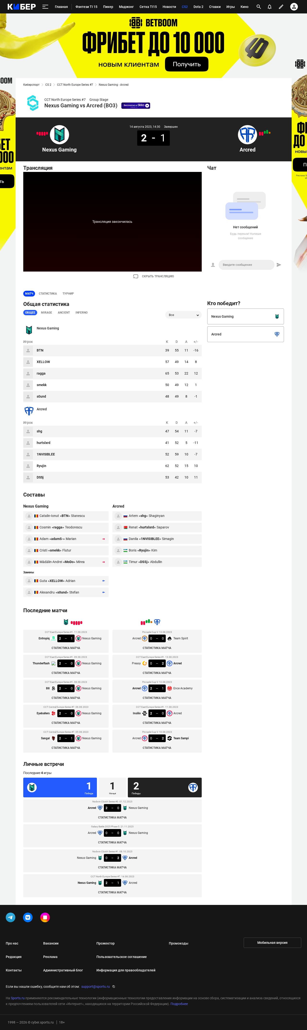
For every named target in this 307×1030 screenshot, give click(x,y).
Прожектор (105, 943)
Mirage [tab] (46, 312)
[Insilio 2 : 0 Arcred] (262, 134)
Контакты (14, 970)
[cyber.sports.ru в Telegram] (11, 918)
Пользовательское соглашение (121, 957)
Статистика (48, 293)
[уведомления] (269, 6)
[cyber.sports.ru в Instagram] (46, 918)
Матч (29, 293)
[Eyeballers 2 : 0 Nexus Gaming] (40, 134)
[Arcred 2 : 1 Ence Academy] (265, 132)
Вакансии (51, 943)
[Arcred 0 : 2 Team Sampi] (260, 134)
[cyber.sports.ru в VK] (29, 918)
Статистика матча (66, 648)
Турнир (68, 293)
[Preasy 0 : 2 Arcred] (267, 132)
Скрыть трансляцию (158, 276)
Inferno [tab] (82, 312)
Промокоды (178, 943)
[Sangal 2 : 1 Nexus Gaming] (37, 133)
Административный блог (63, 970)
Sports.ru (18, 998)
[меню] (45, 7)
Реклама (50, 957)
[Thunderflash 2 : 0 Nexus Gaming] (45, 134)
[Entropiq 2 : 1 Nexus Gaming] (47, 133)
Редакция (14, 957)
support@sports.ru (95, 986)
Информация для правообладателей (125, 970)
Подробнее (179, 1004)
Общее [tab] (30, 312)
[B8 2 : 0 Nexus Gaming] (42, 134)
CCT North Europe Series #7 (75, 84)
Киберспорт (31, 84)
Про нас (12, 943)
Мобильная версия (272, 943)
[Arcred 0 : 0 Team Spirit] (270, 133)
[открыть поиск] (259, 6)
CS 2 (48, 84)
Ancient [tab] (64, 312)
